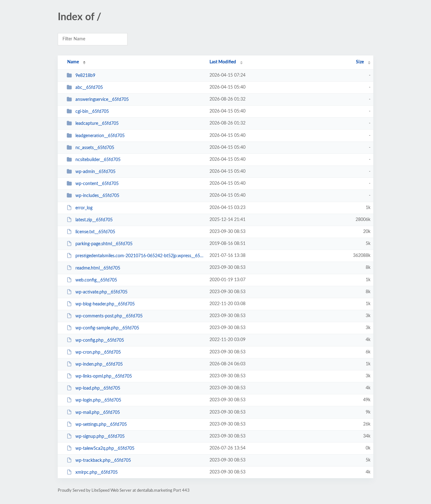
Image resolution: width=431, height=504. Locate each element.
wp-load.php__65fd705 (97, 388)
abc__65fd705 (89, 87)
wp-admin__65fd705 (95, 172)
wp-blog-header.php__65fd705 (105, 304)
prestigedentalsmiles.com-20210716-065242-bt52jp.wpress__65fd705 (139, 256)
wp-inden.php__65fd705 (99, 364)
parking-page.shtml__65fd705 (104, 244)
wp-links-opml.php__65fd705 (103, 376)
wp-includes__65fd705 (97, 196)
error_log (83, 208)
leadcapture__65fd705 (97, 123)
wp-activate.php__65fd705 (101, 292)
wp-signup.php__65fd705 (100, 436)
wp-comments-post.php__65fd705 (109, 316)
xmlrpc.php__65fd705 (96, 472)
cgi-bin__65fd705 (92, 111)
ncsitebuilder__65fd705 (98, 160)
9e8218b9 (85, 75)
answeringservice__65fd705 (102, 99)
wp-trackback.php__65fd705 (103, 460)
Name (73, 62)
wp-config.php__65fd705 (99, 340)
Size (360, 62)
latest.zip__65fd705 (94, 220)
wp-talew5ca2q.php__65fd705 (104, 448)
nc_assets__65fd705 (94, 148)
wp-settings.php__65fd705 (101, 424)
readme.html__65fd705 (97, 268)
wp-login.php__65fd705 (98, 400)
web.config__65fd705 (96, 280)
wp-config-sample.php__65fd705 (107, 328)
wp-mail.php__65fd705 (97, 412)
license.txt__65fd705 (95, 232)
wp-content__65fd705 (97, 184)
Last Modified (223, 62)
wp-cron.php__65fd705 (98, 352)
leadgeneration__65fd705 (100, 136)
